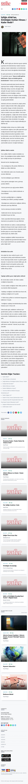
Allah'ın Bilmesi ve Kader (9, 386)
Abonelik (3, 742)
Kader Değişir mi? (7, 395)
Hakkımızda (3, 744)
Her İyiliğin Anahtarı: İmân (11, 505)
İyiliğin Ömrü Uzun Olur (10, 535)
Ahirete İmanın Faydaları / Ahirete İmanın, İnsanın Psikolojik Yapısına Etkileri (14, 636)
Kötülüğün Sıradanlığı (10, 566)
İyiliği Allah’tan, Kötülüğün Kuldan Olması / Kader (15, 381)
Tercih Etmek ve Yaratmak (9, 379)
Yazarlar (3, 739)
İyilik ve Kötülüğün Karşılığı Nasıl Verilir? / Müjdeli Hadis (13, 597)
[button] (1, 9)
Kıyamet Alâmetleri (9, 666)
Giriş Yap (24, 3)
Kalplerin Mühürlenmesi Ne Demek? (11, 404)
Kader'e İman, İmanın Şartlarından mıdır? (13, 397)
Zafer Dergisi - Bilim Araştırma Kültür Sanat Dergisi (13, 781)
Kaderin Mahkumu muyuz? (9, 388)
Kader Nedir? (6, 376)
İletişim (2, 746)
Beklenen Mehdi (8, 694)
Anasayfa (3, 734)
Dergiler (3, 737)
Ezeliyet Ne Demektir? (8, 383)
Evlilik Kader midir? (7, 406)
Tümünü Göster (24, 612)
